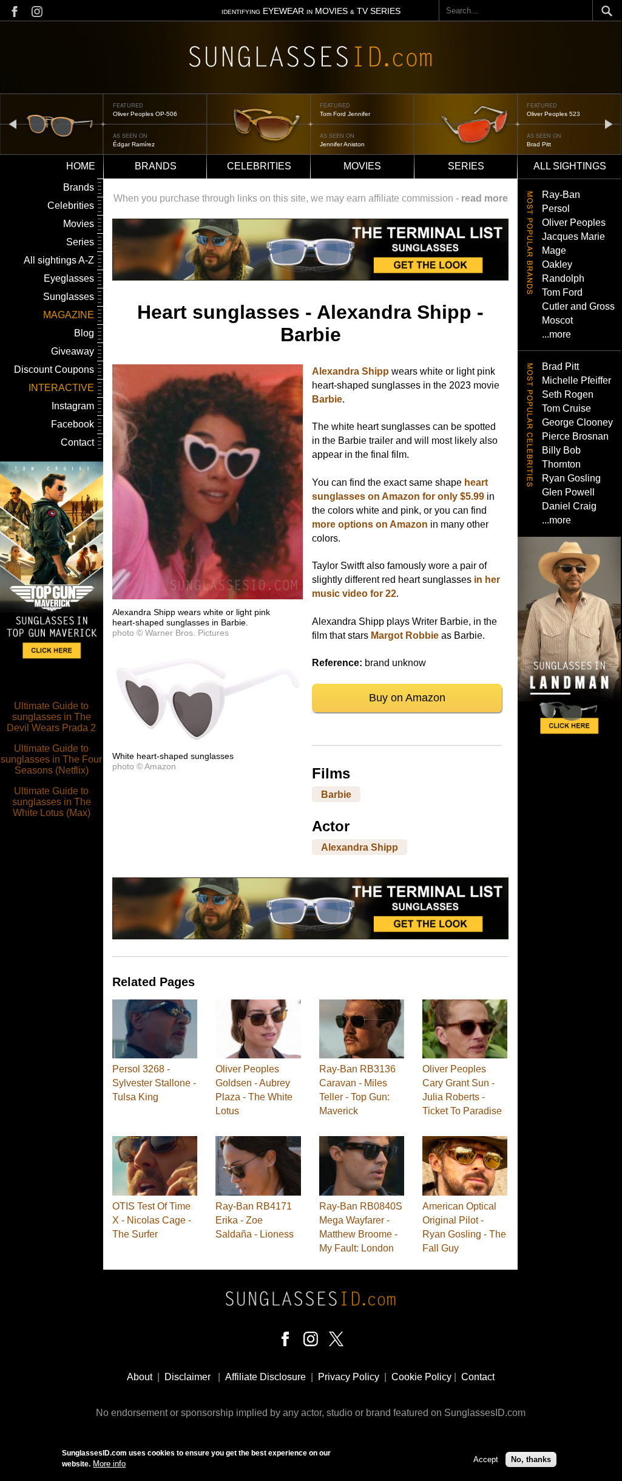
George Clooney (577, 422)
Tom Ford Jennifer (345, 114)
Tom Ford (562, 292)
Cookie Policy (421, 1377)
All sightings (569, 166)
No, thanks (531, 1459)
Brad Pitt (539, 144)
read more (484, 198)
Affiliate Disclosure (265, 1377)
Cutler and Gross (578, 306)
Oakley (557, 264)
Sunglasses (68, 296)
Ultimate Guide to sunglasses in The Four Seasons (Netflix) (51, 759)
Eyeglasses (69, 278)
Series (466, 166)
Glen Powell (568, 492)
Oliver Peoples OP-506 (145, 114)
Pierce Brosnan (575, 436)
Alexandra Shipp (350, 371)
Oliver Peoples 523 (553, 114)
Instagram (73, 406)
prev (12, 123)
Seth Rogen (567, 394)
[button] (207, 596)
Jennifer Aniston (342, 144)
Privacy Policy (348, 1377)
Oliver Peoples (574, 222)
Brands (156, 166)
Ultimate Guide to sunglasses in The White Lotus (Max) (51, 802)
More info (109, 1463)
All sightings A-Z (59, 260)
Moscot (557, 320)
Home (80, 166)
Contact (77, 442)
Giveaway (72, 351)
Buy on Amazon (407, 698)
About (139, 1377)
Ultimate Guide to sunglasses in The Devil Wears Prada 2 (51, 717)
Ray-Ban (561, 194)
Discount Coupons (54, 369)
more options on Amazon (370, 524)
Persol (556, 208)
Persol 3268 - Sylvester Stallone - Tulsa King (154, 1083)
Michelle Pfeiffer (576, 380)
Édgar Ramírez (134, 144)
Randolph (563, 278)
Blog (84, 333)
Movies (362, 166)
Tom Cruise (566, 408)
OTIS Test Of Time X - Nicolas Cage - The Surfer (151, 1220)
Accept (485, 1459)
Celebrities (259, 166)
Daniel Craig (569, 506)
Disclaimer (187, 1377)
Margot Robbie (405, 635)
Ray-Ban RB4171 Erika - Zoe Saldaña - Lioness (254, 1220)
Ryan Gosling (571, 478)
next (608, 123)
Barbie (327, 399)
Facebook (72, 424)
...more (556, 334)
